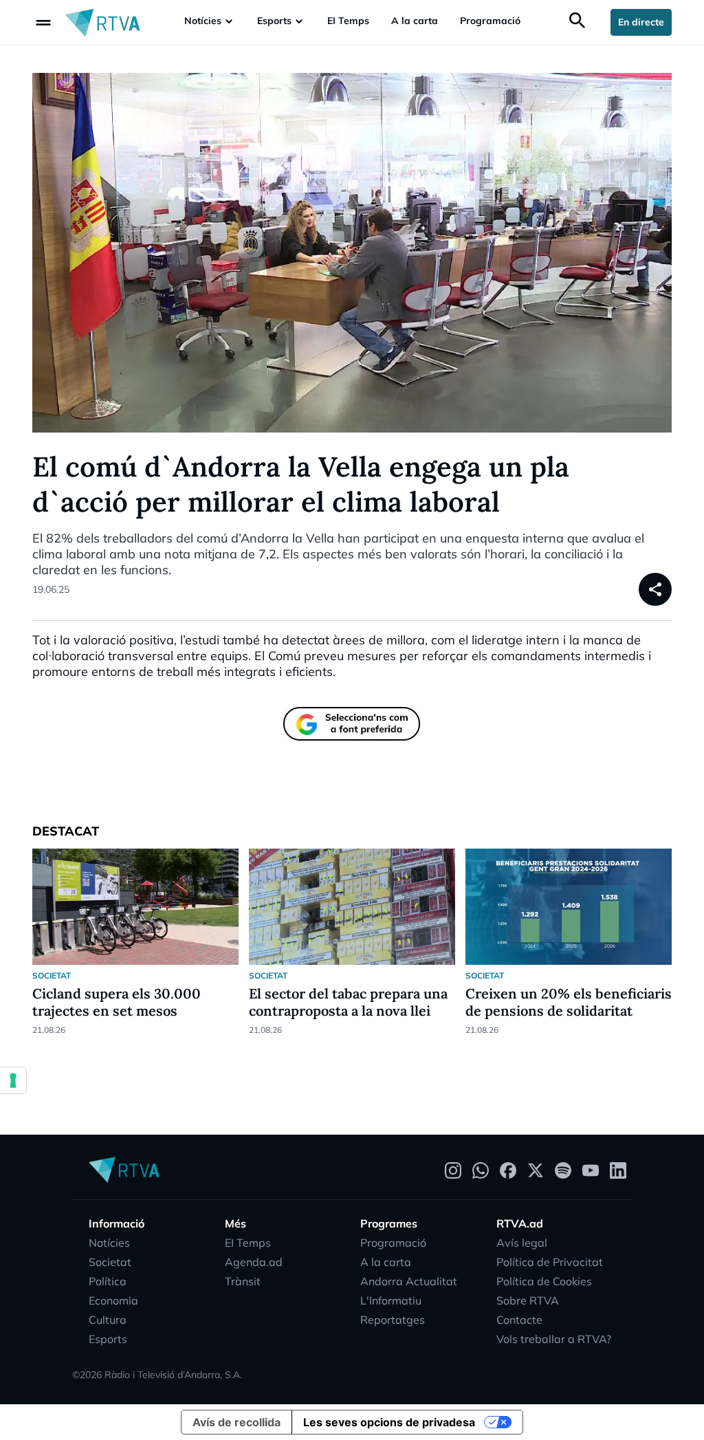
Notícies (202, 20)
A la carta (414, 20)
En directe (641, 22)
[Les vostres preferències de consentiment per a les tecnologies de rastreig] (13, 1080)
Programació (490, 20)
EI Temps (348, 20)
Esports (274, 20)
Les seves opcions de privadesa (389, 1422)
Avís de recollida (236, 1422)
